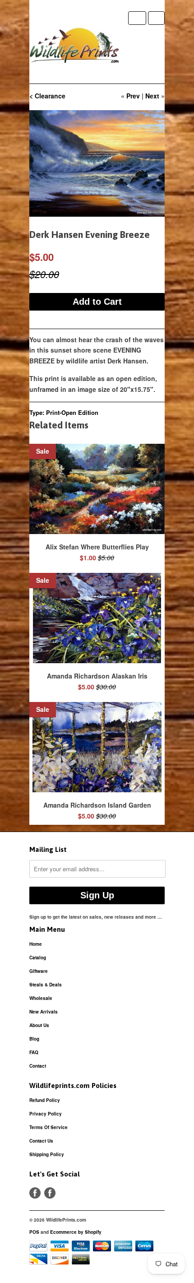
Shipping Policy (46, 1154)
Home (35, 944)
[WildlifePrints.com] (74, 47)
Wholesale (40, 998)
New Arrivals (43, 1012)
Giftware (38, 971)
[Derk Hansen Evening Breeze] (97, 163)
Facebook (35, 1193)
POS (34, 1232)
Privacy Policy (45, 1114)
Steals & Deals (45, 984)
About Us (39, 1025)
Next (152, 95)
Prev (133, 95)
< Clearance (47, 95)
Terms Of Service (48, 1127)
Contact (37, 1066)
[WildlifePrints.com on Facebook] (49, 1193)
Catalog (37, 957)
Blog (34, 1039)
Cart (156, 18)
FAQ (33, 1052)
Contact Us (41, 1141)
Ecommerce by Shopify (76, 1232)
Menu (137, 18)
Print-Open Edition (72, 412)
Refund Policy (44, 1100)
